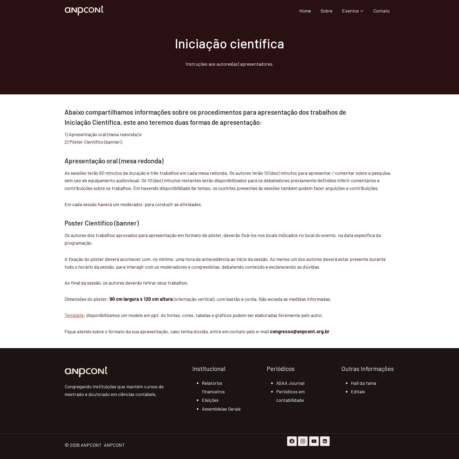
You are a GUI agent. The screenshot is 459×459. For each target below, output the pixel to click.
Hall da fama (363, 383)
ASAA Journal (290, 383)
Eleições (210, 400)
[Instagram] (303, 441)
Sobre (327, 11)
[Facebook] (292, 441)
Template (74, 315)
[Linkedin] (325, 441)
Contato (381, 11)
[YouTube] (314, 441)
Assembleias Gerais (221, 409)
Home (305, 11)
